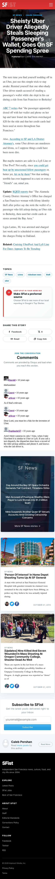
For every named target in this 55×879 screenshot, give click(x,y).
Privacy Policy (8, 868)
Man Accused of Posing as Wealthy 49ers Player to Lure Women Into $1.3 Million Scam (27, 499)
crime (20, 275)
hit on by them (22, 174)
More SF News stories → (27, 526)
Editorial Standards (10, 818)
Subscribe (27, 727)
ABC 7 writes (10, 108)
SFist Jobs (7, 790)
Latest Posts (8, 785)
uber (7, 281)
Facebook (6, 841)
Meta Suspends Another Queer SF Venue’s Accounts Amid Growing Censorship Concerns (27, 514)
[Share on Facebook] (16, 603)
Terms (4, 873)
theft (48, 275)
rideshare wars (34, 275)
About (5, 808)
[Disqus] (27, 411)
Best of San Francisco (12, 795)
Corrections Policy (10, 822)
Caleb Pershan (34, 15)
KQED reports (20, 191)
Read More (45, 744)
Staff (4, 813)
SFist (7, 763)
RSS (4, 850)
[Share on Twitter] (11, 603)
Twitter (5, 845)
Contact (5, 827)
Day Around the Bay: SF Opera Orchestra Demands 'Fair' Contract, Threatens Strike (27, 487)
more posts (23, 745)
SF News (17, 15)
